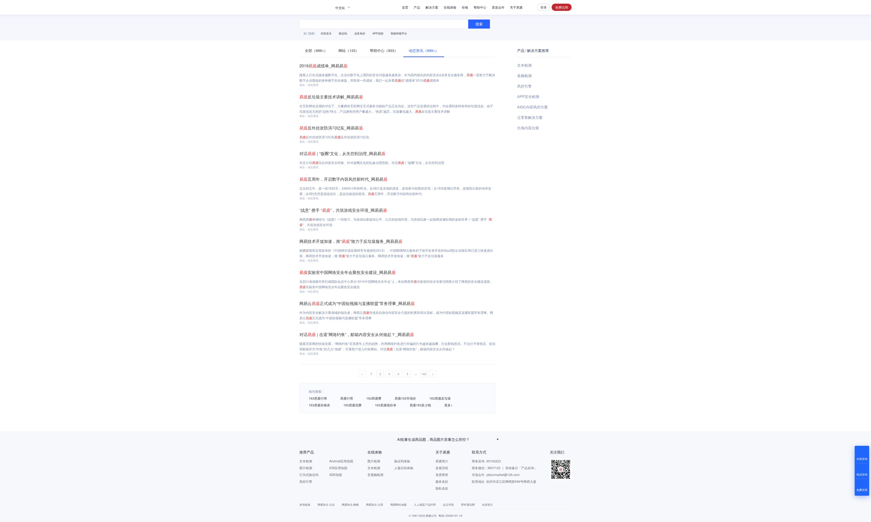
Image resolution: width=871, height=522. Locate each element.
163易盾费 (373, 398)
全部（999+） (316, 50)
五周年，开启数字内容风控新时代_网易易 (343, 179)
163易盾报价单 (385, 405)
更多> (448, 405)
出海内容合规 (528, 127)
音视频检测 (375, 474)
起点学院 (448, 504)
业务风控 (359, 33)
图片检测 (305, 468)
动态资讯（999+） (424, 50)
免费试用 (561, 7)
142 (423, 374)
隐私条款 (442, 488)
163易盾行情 (318, 398)
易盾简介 (442, 461)
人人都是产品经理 (425, 504)
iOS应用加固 (338, 468)
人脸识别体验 (403, 468)
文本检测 (524, 65)
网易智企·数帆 (350, 504)
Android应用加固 (341, 461)
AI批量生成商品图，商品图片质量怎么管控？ (433, 439)
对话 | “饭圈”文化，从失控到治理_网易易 (342, 153)
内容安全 (326, 33)
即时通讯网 (468, 504)
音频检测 (524, 75)
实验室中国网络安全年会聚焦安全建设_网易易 (347, 272)
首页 (405, 7)
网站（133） (348, 50)
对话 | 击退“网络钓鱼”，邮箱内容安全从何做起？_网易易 (356, 334)
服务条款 (442, 481)
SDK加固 (335, 474)
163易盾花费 (352, 405)
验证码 (343, 33)
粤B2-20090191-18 (450, 515)
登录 (543, 7)
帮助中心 (480, 7)
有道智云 (487, 504)
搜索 (530, 7)
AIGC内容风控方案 (532, 107)
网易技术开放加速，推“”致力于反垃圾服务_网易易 (350, 241)
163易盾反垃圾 (440, 398)
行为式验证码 (308, 474)
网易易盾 (315, 7)
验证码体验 (402, 461)
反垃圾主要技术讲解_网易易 (331, 97)
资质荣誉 (442, 474)
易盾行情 (346, 398)
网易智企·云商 (374, 504)
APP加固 (377, 33)
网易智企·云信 (326, 504)
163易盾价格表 (319, 405)
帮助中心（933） (384, 50)
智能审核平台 (399, 33)
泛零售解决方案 (530, 117)
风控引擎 (524, 86)
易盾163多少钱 (420, 405)
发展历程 (442, 468)
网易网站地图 (398, 504)
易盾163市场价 (405, 398)
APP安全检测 (528, 96)
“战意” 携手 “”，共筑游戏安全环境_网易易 (343, 210)
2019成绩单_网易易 (323, 65)
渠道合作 (498, 7)
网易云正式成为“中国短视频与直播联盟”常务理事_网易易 (357, 303)
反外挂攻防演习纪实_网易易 (331, 128)
